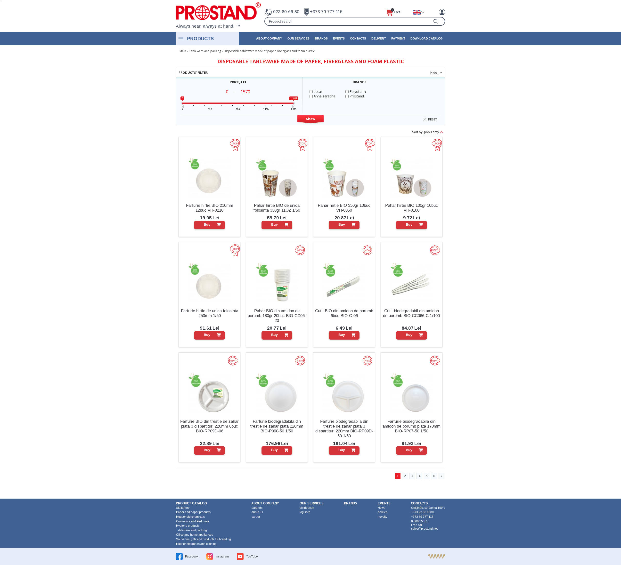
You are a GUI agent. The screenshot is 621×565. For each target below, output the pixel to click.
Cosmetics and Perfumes (192, 521)
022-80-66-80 (286, 11)
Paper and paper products (193, 512)
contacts (358, 38)
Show (310, 119)
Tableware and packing (205, 51)
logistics (305, 512)
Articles (382, 512)
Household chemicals (190, 516)
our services (298, 38)
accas (318, 91)
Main (183, 51)
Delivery (378, 38)
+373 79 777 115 (326, 11)
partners (257, 507)
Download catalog (426, 38)
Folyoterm (357, 91)
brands (321, 38)
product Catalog (191, 503)
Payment (398, 38)
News (381, 507)
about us (257, 512)
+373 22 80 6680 (422, 512)
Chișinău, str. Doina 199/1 (428, 507)
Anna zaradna (324, 96)
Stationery (182, 507)
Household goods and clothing (196, 544)
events (339, 38)
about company (269, 38)
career (256, 516)
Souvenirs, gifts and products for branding (203, 539)
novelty (382, 516)
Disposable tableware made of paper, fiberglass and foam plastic (269, 51)
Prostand (356, 96)
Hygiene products (187, 525)
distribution (307, 507)
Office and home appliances (194, 534)
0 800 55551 (419, 521)
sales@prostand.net (424, 528)
